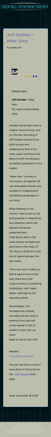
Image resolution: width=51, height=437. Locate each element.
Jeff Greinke (21, 374)
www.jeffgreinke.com (21, 356)
